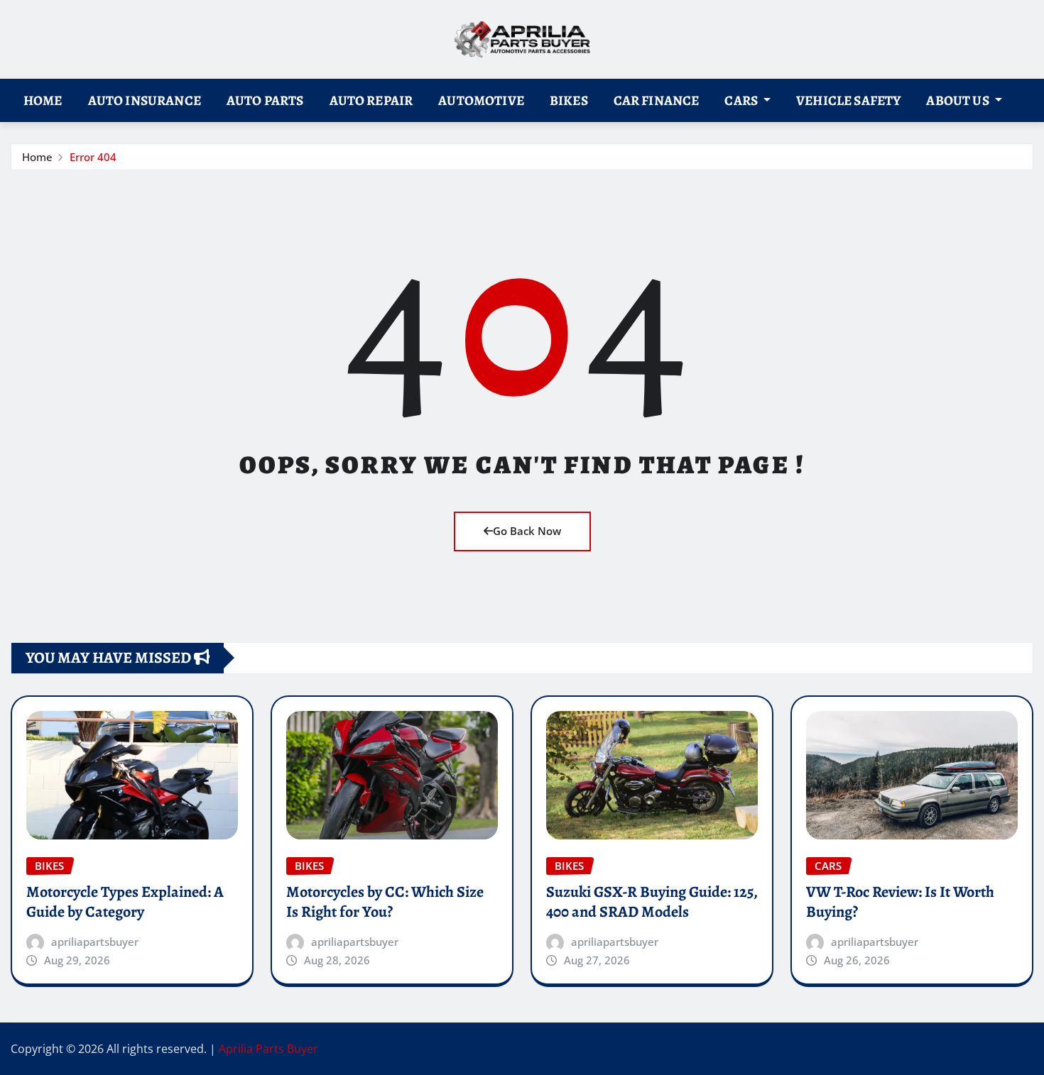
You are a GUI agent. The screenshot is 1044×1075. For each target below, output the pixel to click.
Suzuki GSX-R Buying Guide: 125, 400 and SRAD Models (652, 902)
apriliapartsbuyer (94, 942)
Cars (742, 100)
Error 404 (93, 157)
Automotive (481, 100)
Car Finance (657, 100)
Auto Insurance (144, 100)
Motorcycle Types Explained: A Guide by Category (125, 902)
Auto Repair (371, 100)
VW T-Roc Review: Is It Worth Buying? (900, 902)
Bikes (569, 100)
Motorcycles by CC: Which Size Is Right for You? (385, 902)
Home (42, 100)
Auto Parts (265, 100)
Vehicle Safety (848, 100)
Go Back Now (527, 531)
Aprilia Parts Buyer (268, 1049)
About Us (958, 100)
